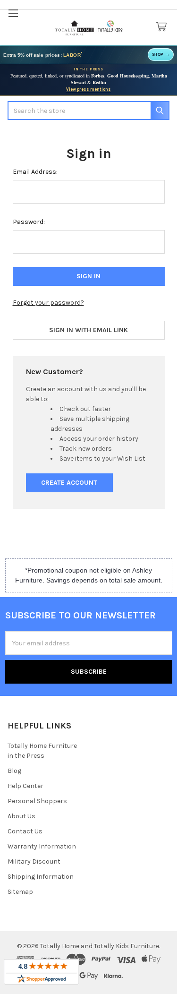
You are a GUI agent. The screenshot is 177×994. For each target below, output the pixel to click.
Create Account (69, 483)
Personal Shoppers (37, 801)
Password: (29, 222)
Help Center (25, 786)
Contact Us (25, 831)
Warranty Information (42, 846)
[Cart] (163, 27)
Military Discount (34, 861)
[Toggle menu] (13, 13)
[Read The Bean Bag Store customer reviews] (41, 972)
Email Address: (35, 172)
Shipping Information (41, 877)
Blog (14, 771)
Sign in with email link (88, 330)
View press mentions (88, 89)
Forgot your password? (48, 303)
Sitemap (20, 892)
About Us (21, 816)
